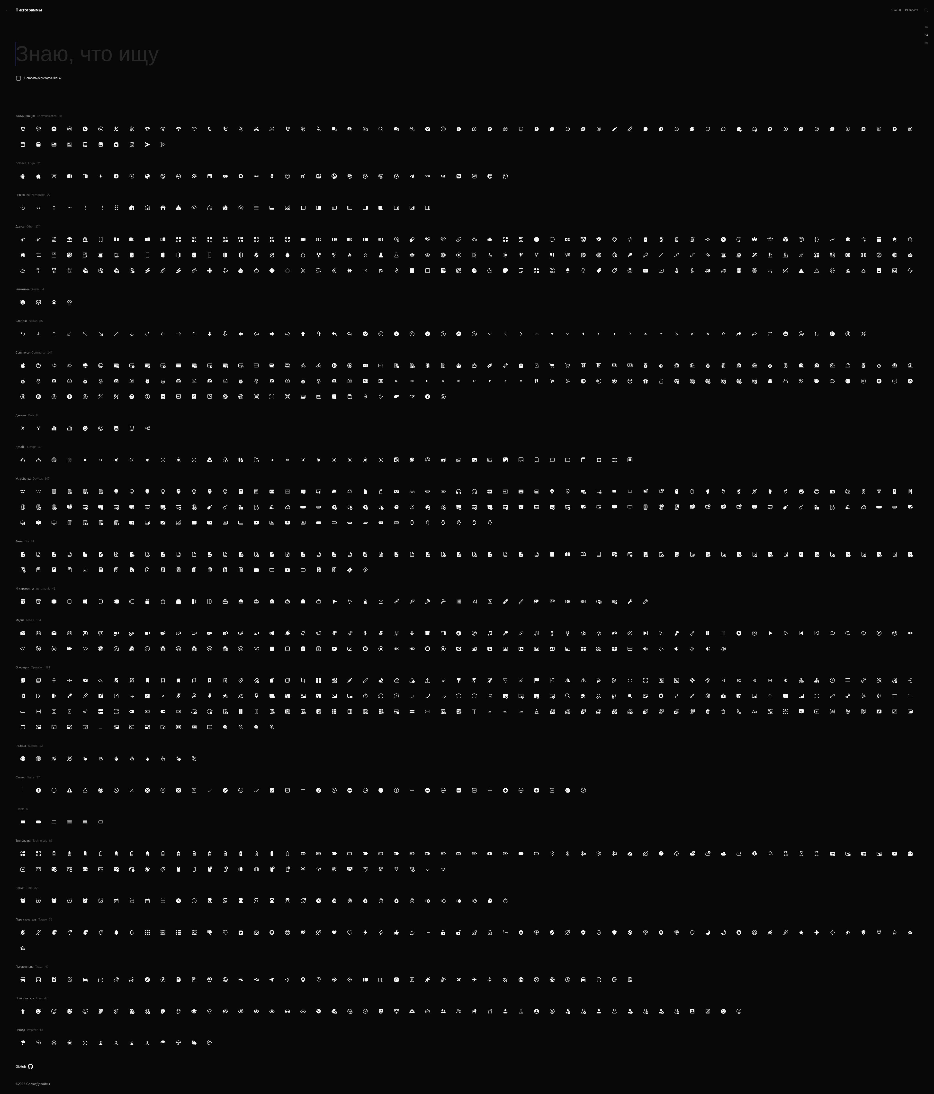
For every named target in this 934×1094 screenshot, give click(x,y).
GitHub (21, 1066)
